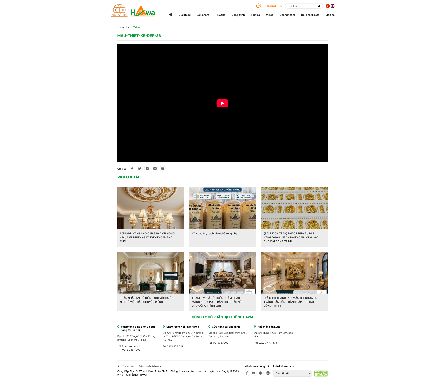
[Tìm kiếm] (319, 5)
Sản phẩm (203, 15)
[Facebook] (247, 373)
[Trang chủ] (170, 15)
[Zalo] (268, 373)
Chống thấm (287, 15)
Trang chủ (123, 27)
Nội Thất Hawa (310, 15)
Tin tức (255, 15)
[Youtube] (254, 373)
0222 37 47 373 (268, 342)
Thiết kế (220, 15)
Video (269, 15)
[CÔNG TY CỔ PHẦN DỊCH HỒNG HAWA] (133, 10)
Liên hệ (330, 15)
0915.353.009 (175, 346)
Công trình (238, 15)
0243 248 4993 (131, 349)
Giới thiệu (185, 15)
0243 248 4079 (131, 345)
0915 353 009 (272, 6)
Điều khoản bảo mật (150, 366)
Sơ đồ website (125, 366)
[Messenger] (261, 373)
